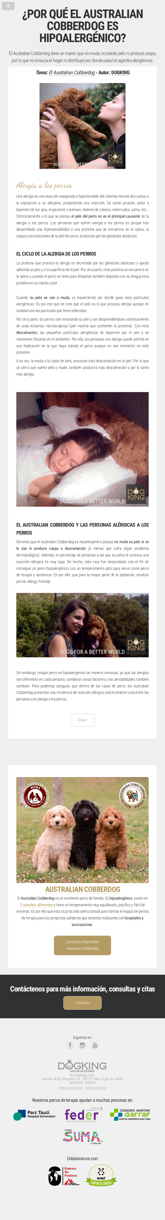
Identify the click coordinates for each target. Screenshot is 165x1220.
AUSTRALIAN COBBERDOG (82, 889)
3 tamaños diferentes (36, 905)
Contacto (82, 1002)
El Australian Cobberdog (72, 72)
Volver (82, 720)
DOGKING (120, 72)
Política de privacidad (71, 1088)
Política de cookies (96, 1088)
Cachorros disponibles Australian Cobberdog (82, 945)
